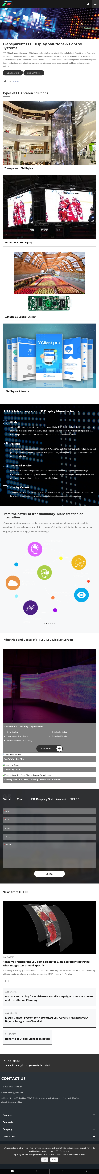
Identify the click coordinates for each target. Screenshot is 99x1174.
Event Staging (12, 732)
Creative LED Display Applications (23, 726)
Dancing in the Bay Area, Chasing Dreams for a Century (32, 779)
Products (16, 81)
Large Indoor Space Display (17, 736)
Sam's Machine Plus (14, 759)
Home (9, 81)
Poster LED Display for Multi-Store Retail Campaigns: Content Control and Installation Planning (49, 998)
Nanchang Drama (13, 769)
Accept (54, 1159)
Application (8, 1122)
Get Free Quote (12, 73)
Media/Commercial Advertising (19, 740)
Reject (45, 1159)
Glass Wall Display (60, 736)
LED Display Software (17, 391)
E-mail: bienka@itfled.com (12, 1092)
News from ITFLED (15, 892)
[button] (44, 623)
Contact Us (13, 1078)
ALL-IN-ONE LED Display (18, 242)
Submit (49, 873)
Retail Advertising (59, 732)
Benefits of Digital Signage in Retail (27, 1038)
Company (7, 1129)
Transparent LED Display (19, 168)
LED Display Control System (20, 316)
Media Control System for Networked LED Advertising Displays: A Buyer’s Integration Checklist (46, 1019)
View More (50, 748)
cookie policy (68, 1154)
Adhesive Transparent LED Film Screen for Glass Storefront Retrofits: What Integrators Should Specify (46, 963)
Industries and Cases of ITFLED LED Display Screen (38, 640)
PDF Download (33, 73)
